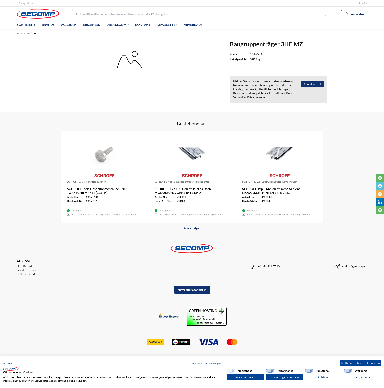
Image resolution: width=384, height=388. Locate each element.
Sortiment (26, 24)
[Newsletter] (380, 210)
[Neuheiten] (380, 178)
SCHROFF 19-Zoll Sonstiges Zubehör (86, 181)
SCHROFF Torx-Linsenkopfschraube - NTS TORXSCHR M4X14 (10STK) (97, 191)
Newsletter (167, 24)
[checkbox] (231, 371)
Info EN (363, 3)
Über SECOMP (117, 24)
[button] (9, 363)
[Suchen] (324, 14)
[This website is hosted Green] (207, 316)
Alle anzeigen (192, 228)
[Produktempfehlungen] (380, 186)
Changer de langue (27, 3)
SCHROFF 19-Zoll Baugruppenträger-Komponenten (182, 181)
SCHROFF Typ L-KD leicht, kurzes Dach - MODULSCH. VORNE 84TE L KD (184, 191)
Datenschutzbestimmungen (206, 363)
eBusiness (91, 24)
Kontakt (142, 24)
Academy (69, 24)
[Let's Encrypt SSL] (169, 316)
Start (19, 33)
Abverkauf (193, 24)
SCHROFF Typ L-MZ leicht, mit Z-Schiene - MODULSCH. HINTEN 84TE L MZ (272, 191)
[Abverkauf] (380, 194)
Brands (48, 24)
